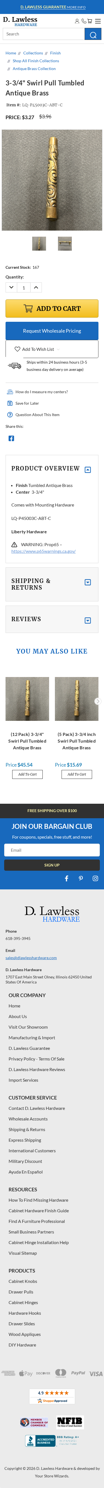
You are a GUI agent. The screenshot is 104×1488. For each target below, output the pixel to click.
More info (53, 6)
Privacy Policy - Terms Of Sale (36, 1058)
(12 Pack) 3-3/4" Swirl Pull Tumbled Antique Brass (27, 740)
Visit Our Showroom (28, 1026)
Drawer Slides (22, 1323)
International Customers (32, 1150)
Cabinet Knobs (23, 1281)
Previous (6, 701)
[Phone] (84, 21)
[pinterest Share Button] (71, 439)
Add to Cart (27, 774)
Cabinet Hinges (23, 1302)
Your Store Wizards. (52, 1475)
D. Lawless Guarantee (29, 1048)
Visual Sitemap (23, 1253)
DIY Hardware (22, 1344)
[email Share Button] (31, 439)
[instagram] (95, 878)
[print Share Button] (51, 439)
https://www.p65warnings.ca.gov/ (43, 551)
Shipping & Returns (27, 1129)
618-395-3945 (18, 938)
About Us (18, 1016)
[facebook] (66, 878)
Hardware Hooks (25, 1313)
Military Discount (25, 1161)
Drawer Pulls (21, 1291)
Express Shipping (25, 1140)
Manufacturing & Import (32, 1037)
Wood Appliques (25, 1334)
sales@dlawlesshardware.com (31, 957)
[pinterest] (81, 878)
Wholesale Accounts (28, 1118)
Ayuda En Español (26, 1171)
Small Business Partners (31, 1231)
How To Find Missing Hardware (38, 1200)
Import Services (23, 1080)
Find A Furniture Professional (37, 1221)
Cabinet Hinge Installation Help (39, 1242)
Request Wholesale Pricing (52, 331)
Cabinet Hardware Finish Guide (39, 1210)
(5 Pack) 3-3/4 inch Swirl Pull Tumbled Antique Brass (77, 740)
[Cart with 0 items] (89, 21)
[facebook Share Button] (11, 439)
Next (98, 701)
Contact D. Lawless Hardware (37, 1108)
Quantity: (15, 276)
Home (14, 1005)
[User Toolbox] (77, 21)
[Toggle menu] (97, 20)
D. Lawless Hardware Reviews (37, 1069)
